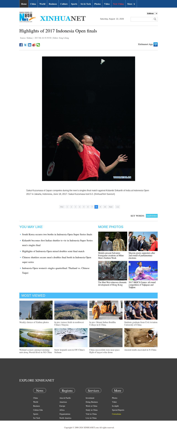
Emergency (90, 422)
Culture (64, 3)
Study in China (91, 410)
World (42, 3)
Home (24, 3)
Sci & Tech (86, 3)
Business (53, 3)
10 (105, 207)
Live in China (91, 418)
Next (110, 207)
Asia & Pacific (65, 398)
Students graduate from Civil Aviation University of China (140, 323)
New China (118, 3)
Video (107, 3)
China (33, 3)
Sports (74, 3)
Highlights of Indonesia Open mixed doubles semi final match (53, 251)
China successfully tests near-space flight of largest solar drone (104, 351)
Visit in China (91, 414)
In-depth (115, 406)
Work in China (91, 406)
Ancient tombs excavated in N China (140, 349)
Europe (62, 406)
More (131, 3)
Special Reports (118, 410)
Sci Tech (36, 418)
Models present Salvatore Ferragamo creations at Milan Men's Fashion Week (111, 255)
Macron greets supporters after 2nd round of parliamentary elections (142, 255)
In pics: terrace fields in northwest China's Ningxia (69, 323)
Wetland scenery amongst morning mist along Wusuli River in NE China (35, 351)
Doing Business (92, 402)
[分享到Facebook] (21, 44)
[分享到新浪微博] (34, 44)
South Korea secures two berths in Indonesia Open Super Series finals (57, 234)
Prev (61, 207)
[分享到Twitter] (25, 44)
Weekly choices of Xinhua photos (34, 322)
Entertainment (38, 426)
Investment (90, 398)
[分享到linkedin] (29, 44)
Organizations (64, 414)
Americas (63, 402)
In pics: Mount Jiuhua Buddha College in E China (102, 323)
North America (65, 418)
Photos (97, 3)
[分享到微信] (38, 44)
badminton (152, 216)
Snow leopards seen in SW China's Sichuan (69, 351)
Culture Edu (38, 410)
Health (35, 422)
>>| (117, 207)
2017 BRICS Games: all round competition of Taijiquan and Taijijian (142, 285)
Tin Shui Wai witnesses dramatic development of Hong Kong (112, 283)
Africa (61, 410)
